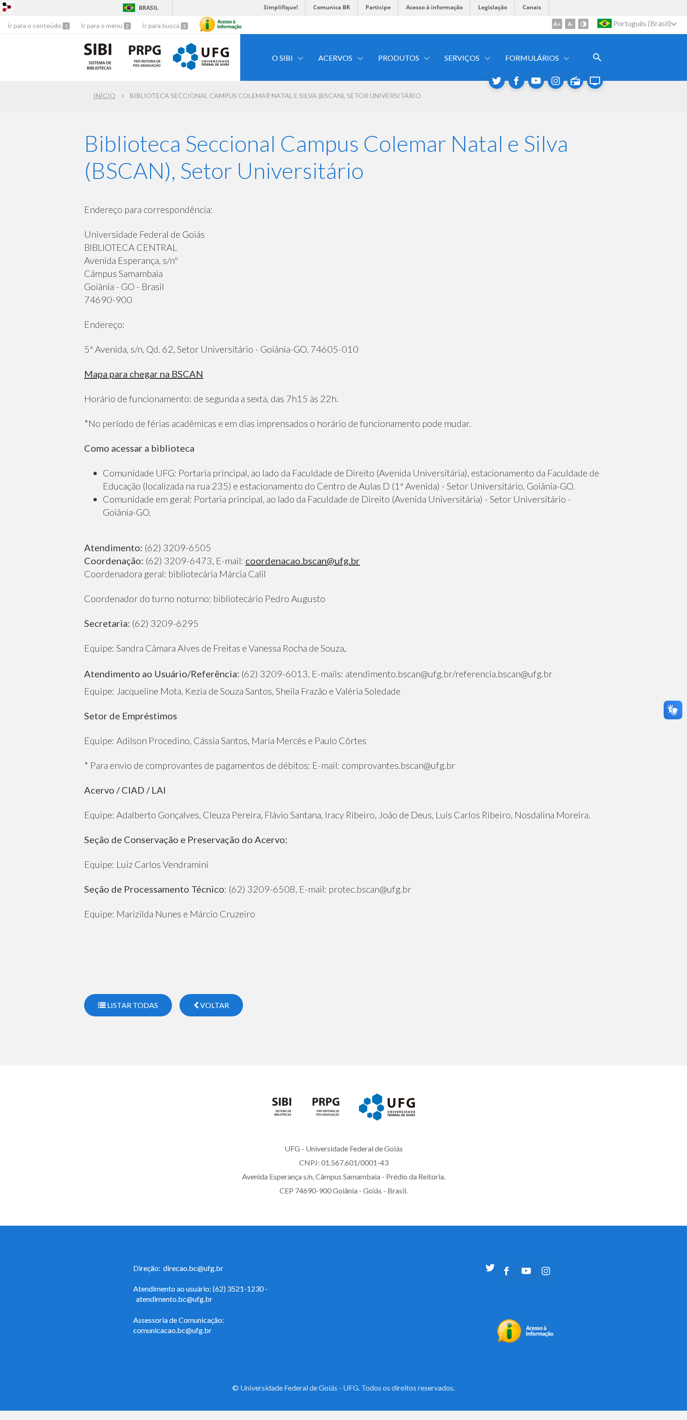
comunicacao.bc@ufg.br (172, 1330)
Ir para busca (161, 25)
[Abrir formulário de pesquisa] (597, 57)
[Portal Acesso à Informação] (525, 1340)
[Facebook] (516, 81)
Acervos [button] (335, 57)
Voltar (214, 1005)
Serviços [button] (461, 57)
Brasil (148, 8)
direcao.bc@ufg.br (193, 1268)
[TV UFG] (595, 81)
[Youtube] (536, 81)
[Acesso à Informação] (221, 24)
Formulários (532, 57)
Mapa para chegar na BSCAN (143, 373)
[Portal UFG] (201, 67)
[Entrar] (7, 8)
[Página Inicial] (287, 1113)
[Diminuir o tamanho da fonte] (570, 24)
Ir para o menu (102, 25)
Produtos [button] (398, 57)
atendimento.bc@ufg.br (174, 1298)
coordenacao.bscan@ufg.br (302, 560)
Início (104, 95)
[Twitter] (497, 81)
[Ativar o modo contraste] (583, 24)
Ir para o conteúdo (35, 25)
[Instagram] (556, 81)
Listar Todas (132, 1005)
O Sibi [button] (282, 57)
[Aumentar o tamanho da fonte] (557, 24)
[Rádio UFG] (575, 81)
